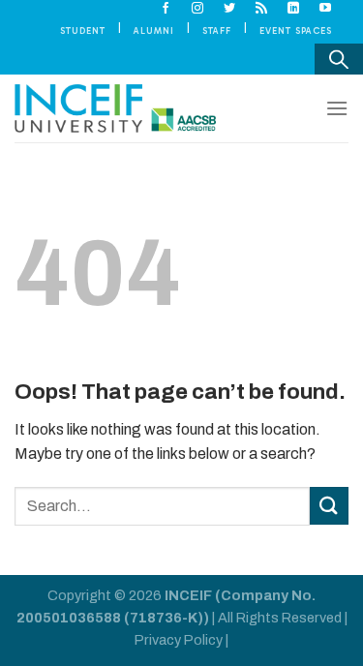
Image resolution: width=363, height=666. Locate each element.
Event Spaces (295, 30)
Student (83, 30)
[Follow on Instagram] (198, 8)
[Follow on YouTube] (325, 8)
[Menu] (336, 108)
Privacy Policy (179, 640)
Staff (216, 30)
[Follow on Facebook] (166, 8)
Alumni (154, 30)
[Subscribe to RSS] (262, 8)
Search (338, 59)
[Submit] (329, 506)
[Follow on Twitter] (230, 8)
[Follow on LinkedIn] (293, 8)
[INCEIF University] (115, 108)
